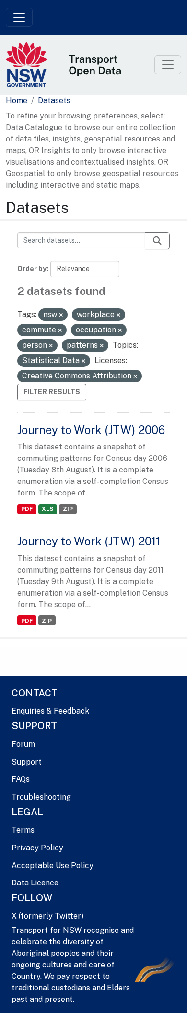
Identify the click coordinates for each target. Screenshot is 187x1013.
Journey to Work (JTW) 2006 (91, 429)
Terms (23, 830)
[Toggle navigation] (19, 17)
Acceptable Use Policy (53, 865)
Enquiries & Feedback (50, 711)
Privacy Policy (37, 847)
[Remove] (61, 315)
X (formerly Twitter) (47, 915)
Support (27, 761)
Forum (23, 744)
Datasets (54, 100)
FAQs (21, 779)
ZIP (68, 509)
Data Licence (35, 882)
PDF (27, 509)
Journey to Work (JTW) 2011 (88, 541)
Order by (32, 268)
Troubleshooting (41, 796)
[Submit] (157, 240)
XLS (47, 509)
